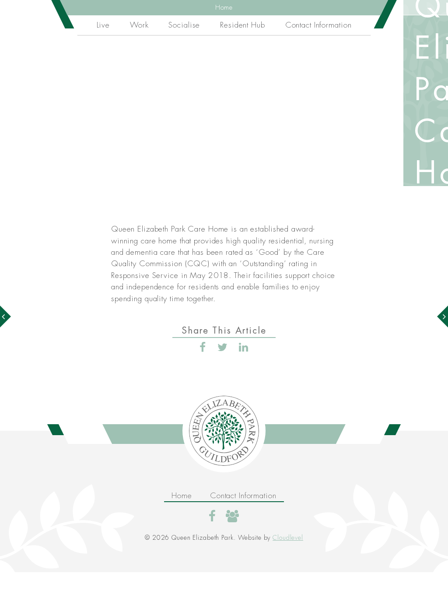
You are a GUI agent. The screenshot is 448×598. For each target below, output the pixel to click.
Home (224, 7)
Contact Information (318, 25)
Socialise (184, 25)
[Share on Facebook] (203, 347)
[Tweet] (222, 347)
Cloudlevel (288, 538)
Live (103, 25)
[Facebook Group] (232, 516)
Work (139, 25)
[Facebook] (212, 516)
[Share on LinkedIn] (243, 347)
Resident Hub (242, 25)
